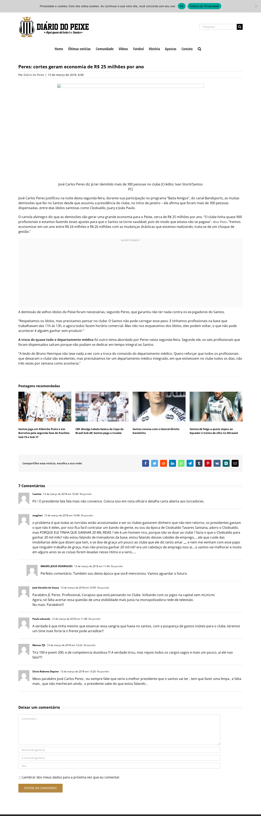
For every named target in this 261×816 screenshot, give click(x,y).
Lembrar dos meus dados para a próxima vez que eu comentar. (71, 777)
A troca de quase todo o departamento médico (56, 339)
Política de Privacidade (204, 6)
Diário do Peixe (34, 75)
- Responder (85, 494)
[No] (256, 6)
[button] (199, 48)
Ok (182, 6)
